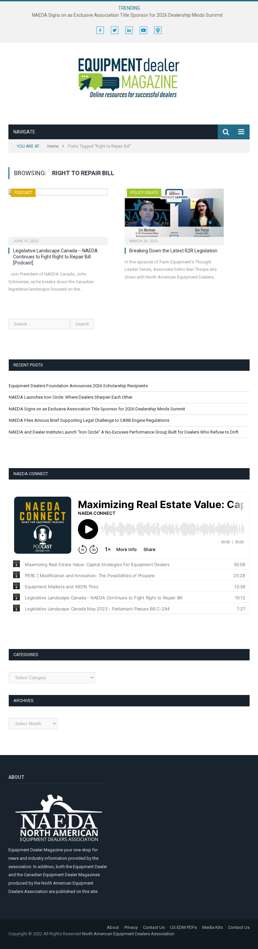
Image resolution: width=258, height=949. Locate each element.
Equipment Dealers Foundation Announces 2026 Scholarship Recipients (78, 385)
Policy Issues (144, 192)
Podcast (23, 192)
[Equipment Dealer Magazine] (129, 76)
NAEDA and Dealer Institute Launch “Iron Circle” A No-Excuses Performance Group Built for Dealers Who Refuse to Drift (124, 432)
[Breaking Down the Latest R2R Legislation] (174, 215)
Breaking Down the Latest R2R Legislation (173, 250)
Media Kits (212, 927)
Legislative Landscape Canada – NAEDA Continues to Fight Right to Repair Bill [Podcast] (55, 256)
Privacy (131, 927)
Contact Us (154, 927)
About (113, 927)
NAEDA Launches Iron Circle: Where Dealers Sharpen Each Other (70, 397)
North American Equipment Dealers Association (128, 933)
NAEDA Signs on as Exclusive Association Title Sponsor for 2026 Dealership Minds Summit (127, 15)
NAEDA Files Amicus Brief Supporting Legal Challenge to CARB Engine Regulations (89, 420)
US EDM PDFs (183, 927)
